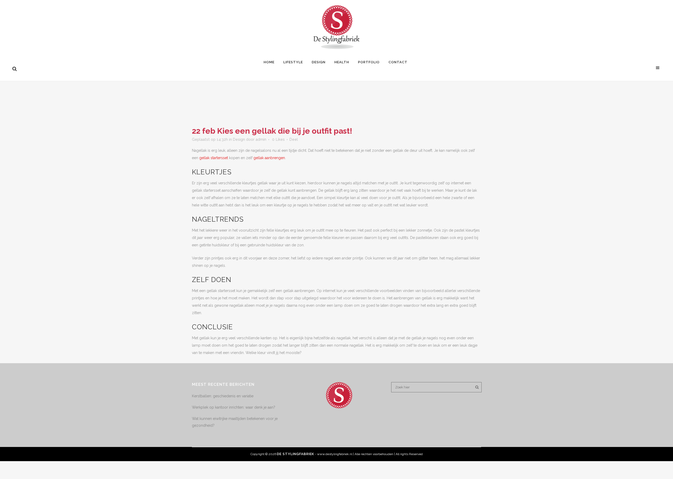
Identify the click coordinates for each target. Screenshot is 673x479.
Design (239, 139)
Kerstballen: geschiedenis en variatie (222, 396)
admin (261, 139)
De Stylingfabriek (295, 454)
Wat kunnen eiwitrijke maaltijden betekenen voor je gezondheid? (235, 422)
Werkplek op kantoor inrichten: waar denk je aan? (233, 407)
